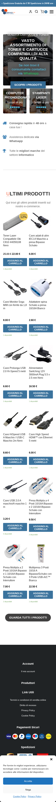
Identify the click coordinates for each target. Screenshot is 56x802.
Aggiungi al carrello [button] (15, 262)
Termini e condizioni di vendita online (28, 700)
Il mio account (28, 671)
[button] (51, 759)
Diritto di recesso (28, 705)
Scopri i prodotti (28, 84)
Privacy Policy (34, 796)
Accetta (28, 781)
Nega (28, 789)
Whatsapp (31, 73)
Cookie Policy (19, 796)
